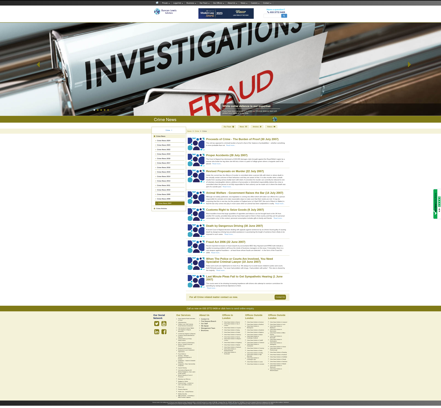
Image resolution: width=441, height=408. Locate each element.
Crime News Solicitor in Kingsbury (233, 342)
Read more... (231, 145)
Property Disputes (183, 389)
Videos (270, 127)
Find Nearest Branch (208, 321)
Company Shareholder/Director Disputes (186, 336)
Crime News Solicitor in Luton (277, 324)
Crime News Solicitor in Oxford (278, 346)
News (243, 3)
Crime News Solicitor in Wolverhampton (276, 369)
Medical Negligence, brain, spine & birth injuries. (186, 372)
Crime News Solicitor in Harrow (232, 337)
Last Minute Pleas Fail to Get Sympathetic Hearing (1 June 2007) (244, 278)
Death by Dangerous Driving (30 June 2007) (234, 225)
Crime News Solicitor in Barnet (232, 322)
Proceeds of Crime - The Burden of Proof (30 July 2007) (242, 139)
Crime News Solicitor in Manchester (276, 330)
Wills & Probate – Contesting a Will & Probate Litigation (186, 396)
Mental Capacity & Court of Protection (185, 376)
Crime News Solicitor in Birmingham (253, 326)
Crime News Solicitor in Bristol (255, 334)
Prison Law (181, 387)
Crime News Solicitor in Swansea (278, 361)
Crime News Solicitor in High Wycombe (254, 355)
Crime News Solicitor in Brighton (255, 332)
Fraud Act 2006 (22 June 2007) (225, 241)
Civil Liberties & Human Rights (186, 328)
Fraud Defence (182, 354)
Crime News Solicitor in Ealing (232, 330)
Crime (197, 131)
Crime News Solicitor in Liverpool (278, 322)
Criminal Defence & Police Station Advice (185, 339)
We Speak (205, 326)
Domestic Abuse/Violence (185, 348)
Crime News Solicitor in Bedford (255, 324)
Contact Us (280, 297)
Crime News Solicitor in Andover (255, 322)
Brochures (205, 330)
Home (189, 131)
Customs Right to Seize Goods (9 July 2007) (235, 209)
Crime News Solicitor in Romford (278, 354)
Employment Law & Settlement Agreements (186, 350)
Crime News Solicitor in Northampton (276, 340)
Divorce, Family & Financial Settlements (185, 345)
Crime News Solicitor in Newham (232, 347)
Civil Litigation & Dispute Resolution (184, 330)
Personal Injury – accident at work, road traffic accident (185, 383)
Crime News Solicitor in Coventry (255, 348)
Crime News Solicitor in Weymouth (276, 366)
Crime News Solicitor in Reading (278, 352)
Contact (266, 3)
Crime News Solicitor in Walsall (278, 363)
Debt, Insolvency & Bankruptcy (186, 342)
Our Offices (217, 3)
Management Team (208, 328)
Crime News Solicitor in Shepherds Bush (230, 349)
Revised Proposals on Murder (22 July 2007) (235, 171)
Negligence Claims (183, 381)
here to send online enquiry (240, 308)
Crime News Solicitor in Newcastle (276, 336)
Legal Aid (177, 3)
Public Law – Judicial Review (185, 391)
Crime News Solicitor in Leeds (255, 361)
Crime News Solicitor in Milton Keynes (277, 333)
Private (165, 3)
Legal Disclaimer (233, 403)
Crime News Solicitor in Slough (278, 359)
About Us (231, 3)
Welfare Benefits (182, 394)
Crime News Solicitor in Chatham (255, 342)
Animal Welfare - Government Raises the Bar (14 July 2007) (244, 192)
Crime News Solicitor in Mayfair (232, 344)
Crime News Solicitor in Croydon (232, 327)
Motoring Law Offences (184, 379)
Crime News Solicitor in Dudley (255, 352)
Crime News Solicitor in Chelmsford (253, 345)
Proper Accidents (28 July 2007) (226, 155)
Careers (254, 3)
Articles (256, 127)
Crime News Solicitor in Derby (254, 350)
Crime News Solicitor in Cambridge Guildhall (253, 337)
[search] (284, 16)
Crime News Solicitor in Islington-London (232, 339)
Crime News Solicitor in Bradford (255, 330)
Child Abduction (182, 322)
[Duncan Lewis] (156, 323)
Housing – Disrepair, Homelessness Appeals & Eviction (185, 357)
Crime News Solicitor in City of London (232, 324)
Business (190, 3)
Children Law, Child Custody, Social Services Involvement (185, 325)
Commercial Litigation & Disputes (186, 333)
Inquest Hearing (182, 367)
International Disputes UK (185, 370)
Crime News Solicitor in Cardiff (255, 340)
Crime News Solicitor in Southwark (230, 353)
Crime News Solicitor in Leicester (255, 364)
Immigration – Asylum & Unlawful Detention (186, 361)
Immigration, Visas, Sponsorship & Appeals (186, 364)
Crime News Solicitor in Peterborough (276, 349)
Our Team (204, 3)
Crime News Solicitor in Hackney (232, 334)
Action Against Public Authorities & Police (186, 319)
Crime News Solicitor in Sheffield (278, 357)
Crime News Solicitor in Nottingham (276, 343)
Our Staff (204, 323)
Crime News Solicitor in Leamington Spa (253, 358)
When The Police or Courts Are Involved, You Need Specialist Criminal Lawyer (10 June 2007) (239, 260)
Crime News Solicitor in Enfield (232, 332)
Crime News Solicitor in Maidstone (276, 326)
